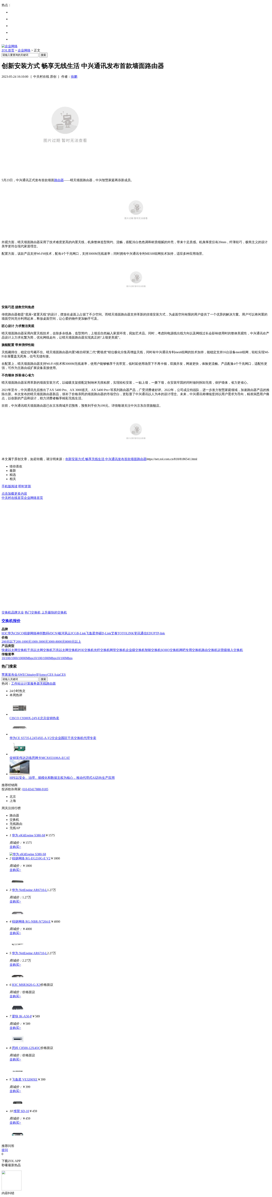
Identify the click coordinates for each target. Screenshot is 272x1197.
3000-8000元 (56, 641)
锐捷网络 (30, 633)
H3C (5, 633)
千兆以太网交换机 (40, 650)
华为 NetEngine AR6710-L (29, 890)
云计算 (25, 683)
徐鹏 (74, 76)
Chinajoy (30, 674)
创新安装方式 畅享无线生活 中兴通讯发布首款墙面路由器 (106, 459)
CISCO (19, 633)
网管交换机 (118, 650)
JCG (74, 633)
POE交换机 (86, 650)
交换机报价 (11, 621)
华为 (11, 633)
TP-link (160, 633)
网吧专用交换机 (190, 650)
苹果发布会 (10, 674)
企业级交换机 (135, 650)
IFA (38, 674)
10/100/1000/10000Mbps (17, 658)
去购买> (15, 847)
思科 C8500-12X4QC (26, 1048)
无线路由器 (48, 683)
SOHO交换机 (170, 650)
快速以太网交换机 (14, 650)
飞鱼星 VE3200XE (24, 1079)
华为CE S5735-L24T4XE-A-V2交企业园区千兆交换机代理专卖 (53, 738)
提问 (5, 1150)
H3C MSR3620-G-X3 (26, 984)
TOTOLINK (125, 633)
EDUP (151, 633)
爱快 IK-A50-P (22, 1016)
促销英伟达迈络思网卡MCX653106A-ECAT (40, 758)
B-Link (81, 633)
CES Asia (53, 674)
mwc (44, 674)
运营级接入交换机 (230, 650)
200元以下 (9, 641)
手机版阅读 (10, 486)
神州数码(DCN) (47, 633)
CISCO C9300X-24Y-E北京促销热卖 (34, 718)
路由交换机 (209, 650)
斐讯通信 (140, 633)
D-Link (106, 633)
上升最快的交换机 (54, 612)
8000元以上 (73, 641)
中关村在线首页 (13, 497)
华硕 (98, 633)
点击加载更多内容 (14, 493)
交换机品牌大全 (13, 612)
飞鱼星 (90, 633)
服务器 (35, 683)
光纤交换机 (102, 650)
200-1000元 (23, 641)
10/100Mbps (64, 658)
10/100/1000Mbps (45, 658)
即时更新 (24, 486)
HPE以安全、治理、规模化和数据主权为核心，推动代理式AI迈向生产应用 (62, 777)
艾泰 (114, 633)
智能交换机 (153, 650)
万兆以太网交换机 (65, 650)
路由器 (59, 180)
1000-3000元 (39, 641)
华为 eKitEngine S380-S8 (28, 835)
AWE (21, 674)
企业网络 (24, 50)
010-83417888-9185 (35, 789)
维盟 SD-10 (21, 1111)
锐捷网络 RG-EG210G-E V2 (31, 858)
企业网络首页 (33, 497)
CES (63, 674)
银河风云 (64, 633)
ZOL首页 (8, 50)
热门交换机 (33, 612)
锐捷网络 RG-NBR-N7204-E (31, 921)
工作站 (16, 683)
